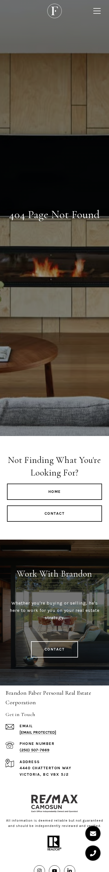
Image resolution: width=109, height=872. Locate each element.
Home (54, 491)
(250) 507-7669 (34, 750)
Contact (54, 649)
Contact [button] (54, 513)
